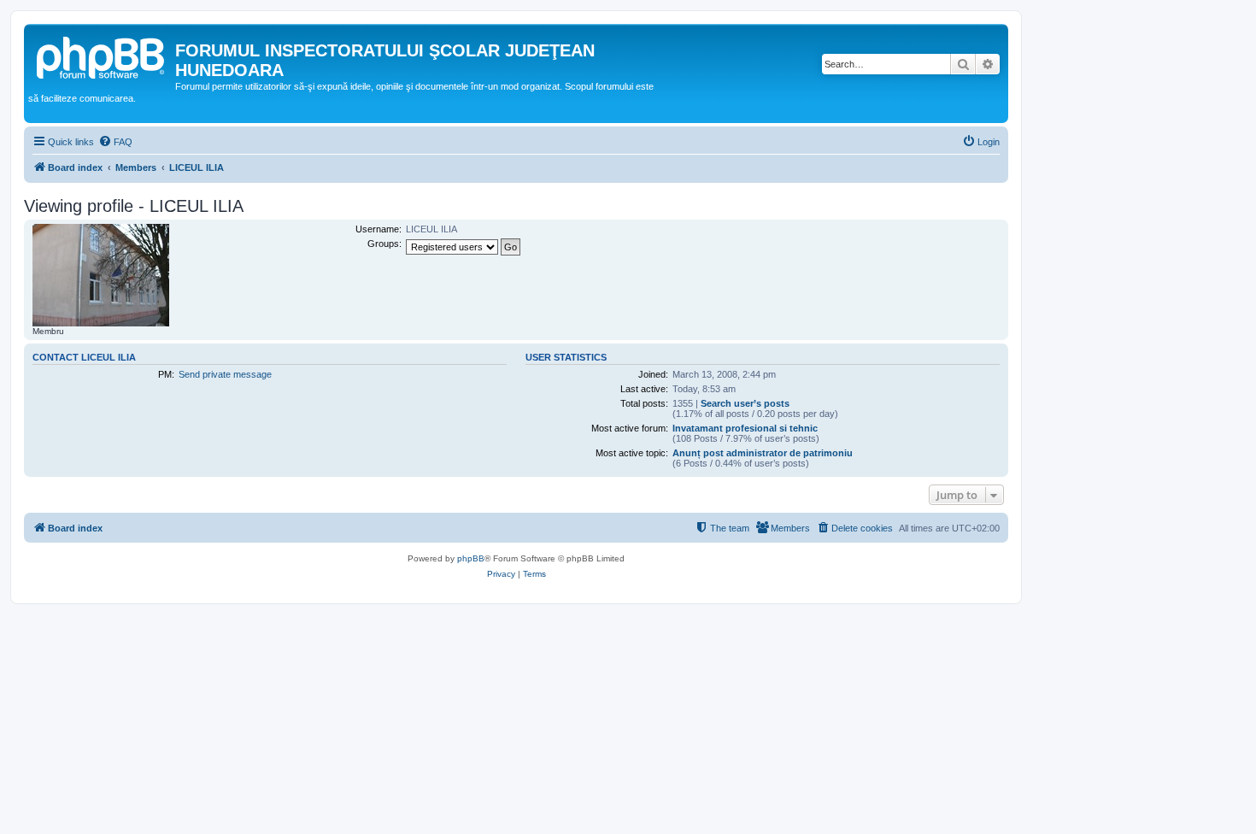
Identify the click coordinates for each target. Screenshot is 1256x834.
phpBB (470, 558)
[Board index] (101, 55)
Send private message (225, 374)
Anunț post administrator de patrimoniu (762, 453)
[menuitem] (115, 142)
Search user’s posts (745, 403)
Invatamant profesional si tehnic (745, 428)
